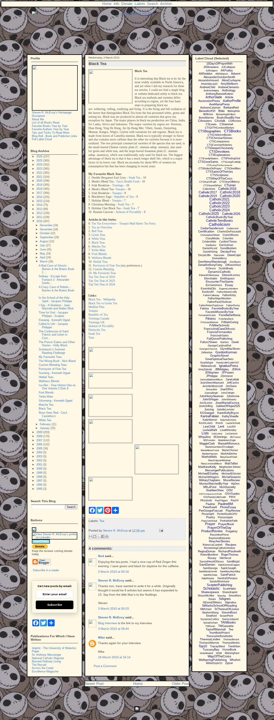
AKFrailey (227, 70)
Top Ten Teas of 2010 (101, 277)
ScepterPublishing (219, 585)
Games (224, 342)
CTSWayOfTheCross (219, 178)
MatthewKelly (207, 466)
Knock (219, 423)
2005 (39, 448)
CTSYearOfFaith (207, 182)
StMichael (205, 609)
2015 (39, 201)
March (44, 261)
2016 (39, 197)
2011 (39, 217)
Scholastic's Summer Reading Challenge (52, 351)
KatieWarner (210, 419)
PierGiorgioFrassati (211, 510)
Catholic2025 (209, 213)
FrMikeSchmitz (219, 325)
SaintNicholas (210, 575)
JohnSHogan (210, 399)
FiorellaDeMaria (229, 315)
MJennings (220, 436)
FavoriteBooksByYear (225, 308)
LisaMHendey (228, 430)
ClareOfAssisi (230, 234)
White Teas (98, 238)
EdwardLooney (231, 275)
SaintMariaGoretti (208, 571)
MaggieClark (207, 443)
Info (116, 4)
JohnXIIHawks (229, 399)
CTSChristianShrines (219, 138)
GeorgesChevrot (208, 349)
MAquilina (204, 436)
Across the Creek (43, 668)
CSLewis (211, 124)
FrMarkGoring (229, 322)
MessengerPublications (219, 470)
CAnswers (205, 120)
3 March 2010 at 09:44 (113, 628)
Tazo (91, 337)
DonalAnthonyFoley (210, 265)
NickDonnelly (227, 487)
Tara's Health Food (127, 181)
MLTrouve (235, 437)
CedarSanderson (212, 228)
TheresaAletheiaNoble (219, 636)
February (46, 424)
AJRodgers (212, 70)
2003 (39, 456)
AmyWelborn (229, 83)
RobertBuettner (209, 554)
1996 (39, 484)
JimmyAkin (211, 389)
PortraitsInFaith (229, 520)
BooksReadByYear (228, 117)
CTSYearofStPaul (212, 185)
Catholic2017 (208, 192)
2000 (39, 468)
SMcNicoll (225, 558)
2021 (39, 176)
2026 (39, 156)
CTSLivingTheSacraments (219, 165)
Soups (212, 599)
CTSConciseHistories (219, 144)
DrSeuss (211, 268)
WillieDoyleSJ (214, 663)
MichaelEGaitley (208, 473)
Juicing (209, 409)
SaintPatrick (228, 574)
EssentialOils (208, 288)
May (43, 253)
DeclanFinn (228, 251)
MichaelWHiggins (208, 477)
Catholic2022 (219, 203)
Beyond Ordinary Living (46, 661)
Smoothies (235, 595)
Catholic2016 (227, 188)
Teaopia (120, 189)
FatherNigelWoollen (219, 298)
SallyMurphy (207, 578)
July (43, 245)
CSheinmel (226, 124)
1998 (39, 476)
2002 (39, 460)
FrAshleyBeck (226, 319)
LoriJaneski (231, 433)
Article (229, 97)
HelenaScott (208, 366)
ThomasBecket (231, 639)
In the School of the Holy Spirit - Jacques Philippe (55, 299)
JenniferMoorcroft (212, 386)
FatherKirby (229, 295)
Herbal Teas (100, 261)
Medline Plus (96, 307)
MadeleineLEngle (227, 440)
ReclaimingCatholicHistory (219, 548)
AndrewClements (228, 87)
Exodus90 (208, 291)
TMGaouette (226, 626)
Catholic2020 (230, 196)
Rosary (212, 558)
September (47, 237)
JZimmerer (226, 376)
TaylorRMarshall (216, 629)
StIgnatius (230, 602)
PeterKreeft (210, 507)
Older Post (180, 684)
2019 (39, 184)
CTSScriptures (219, 175)
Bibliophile (234, 111)
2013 (39, 209)
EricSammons (214, 285)
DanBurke (211, 245)
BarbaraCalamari (210, 107)
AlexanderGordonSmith (219, 77)
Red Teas (97, 231)
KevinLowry (206, 423)
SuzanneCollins (209, 619)
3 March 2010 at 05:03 (113, 608)
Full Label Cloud (42, 139)
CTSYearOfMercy (229, 181)
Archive (166, 4)
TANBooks (228, 622)
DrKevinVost (233, 265)
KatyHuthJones (228, 420)
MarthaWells (209, 456)
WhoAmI (235, 659)
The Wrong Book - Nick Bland (57, 361)
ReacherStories (219, 541)
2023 (39, 168)
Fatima (204, 308)
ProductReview (212, 531)
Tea (101, 521)
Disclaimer (38, 115)
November (46, 229)
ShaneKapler (230, 592)
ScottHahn (229, 588)
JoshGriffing (206, 406)
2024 (39, 164)
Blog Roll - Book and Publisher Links (54, 136)
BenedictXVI (207, 111)
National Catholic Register (48, 658)
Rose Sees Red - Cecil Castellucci (53, 414)
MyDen (235, 483)
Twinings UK (96, 322)
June (43, 249)
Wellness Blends (101, 257)
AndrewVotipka (211, 90)
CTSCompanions (219, 141)
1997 (39, 480)
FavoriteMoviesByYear (220, 311)
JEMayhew (212, 372)
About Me (38, 119)
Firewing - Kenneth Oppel (54, 320)
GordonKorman (226, 352)
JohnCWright (227, 393)
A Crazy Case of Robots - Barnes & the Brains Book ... (56, 290)
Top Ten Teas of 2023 (101, 280)
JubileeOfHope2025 (228, 406)
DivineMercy (219, 258)
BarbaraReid (231, 107)
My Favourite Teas (104, 273)
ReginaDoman (206, 551)
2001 (39, 464)
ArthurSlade (214, 97)
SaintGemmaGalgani (229, 564)
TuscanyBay (211, 649)
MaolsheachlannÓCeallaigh (219, 447)
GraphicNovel (219, 355)
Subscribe (54, 604)
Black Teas (98, 242)
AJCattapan (228, 67)
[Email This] (90, 536)
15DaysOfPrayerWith (219, 63)
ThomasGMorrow (209, 642)
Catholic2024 (219, 210)
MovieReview (231, 480)
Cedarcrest (232, 228)
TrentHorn (234, 646)
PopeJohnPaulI (209, 521)
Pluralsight (208, 513)
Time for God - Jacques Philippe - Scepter (53, 314)
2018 (39, 188)
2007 (39, 440)
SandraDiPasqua (227, 578)
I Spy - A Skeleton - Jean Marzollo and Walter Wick (56, 307)
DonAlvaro (235, 262)
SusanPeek (226, 615)
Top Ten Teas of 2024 (101, 284)
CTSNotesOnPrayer (210, 168)
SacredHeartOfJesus (212, 561)
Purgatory (232, 531)
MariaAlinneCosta (210, 450)
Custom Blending (103, 269)
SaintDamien (207, 564)
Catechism (209, 188)
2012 (39, 213)
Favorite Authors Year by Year (50, 129)
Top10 (203, 646)
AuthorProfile (232, 100)
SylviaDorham (210, 622)
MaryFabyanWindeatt (219, 460)
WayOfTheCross (219, 656)
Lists (205, 433)
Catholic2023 (219, 206)
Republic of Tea (124, 196)
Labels (140, 4)
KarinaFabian (210, 416)
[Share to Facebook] (103, 536)
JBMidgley (222, 369)
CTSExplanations (219, 155)
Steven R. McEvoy (111, 580)
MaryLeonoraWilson (211, 463)
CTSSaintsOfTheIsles (219, 171)
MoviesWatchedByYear (213, 483)
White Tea (45, 420)
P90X (232, 497)
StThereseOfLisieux (226, 609)
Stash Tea (134, 177)
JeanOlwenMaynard (212, 382)
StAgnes (225, 599)
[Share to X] (99, 536)
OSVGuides (232, 493)
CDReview (234, 120)
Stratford (211, 615)
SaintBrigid (233, 561)
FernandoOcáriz (207, 315)
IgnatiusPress (228, 366)
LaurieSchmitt (233, 423)
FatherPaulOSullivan (219, 301)
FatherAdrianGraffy (227, 292)
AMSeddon (205, 73)
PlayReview (233, 510)
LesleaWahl (210, 430)
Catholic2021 (219, 199)
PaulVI (234, 500)
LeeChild (209, 426)
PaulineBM (225, 504)
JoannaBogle (211, 393)
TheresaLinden (210, 639)
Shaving (221, 595)
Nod (101, 556)
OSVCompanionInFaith (210, 494)
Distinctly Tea (96, 329)
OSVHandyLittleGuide (214, 497)
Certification (206, 231)
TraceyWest (217, 646)
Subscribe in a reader (46, 570)
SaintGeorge (210, 568)
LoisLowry (217, 433)
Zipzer (229, 663)
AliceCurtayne (231, 80)
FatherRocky (233, 305)
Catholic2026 (231, 213)
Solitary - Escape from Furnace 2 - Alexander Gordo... (54, 280)
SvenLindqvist (230, 619)
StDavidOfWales (212, 602)
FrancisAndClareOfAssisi (219, 328)
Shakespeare (210, 592)
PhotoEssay (228, 507)
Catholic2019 (208, 196)
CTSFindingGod (230, 158)
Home (107, 4)
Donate (127, 4)
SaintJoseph (228, 568)
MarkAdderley (229, 453)
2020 (39, 180)
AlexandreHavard (208, 80)
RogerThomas (229, 554)
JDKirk (236, 369)
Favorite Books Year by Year (49, 126)
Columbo (228, 238)
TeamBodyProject (219, 632)
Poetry (210, 517)
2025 (39, 160)
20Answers (211, 67)
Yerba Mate (98, 250)
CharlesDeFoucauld (229, 231)
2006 (39, 444)
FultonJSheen (208, 342)
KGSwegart (207, 412)
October (45, 233)
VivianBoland (206, 653)
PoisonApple (225, 517)
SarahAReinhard (219, 581)
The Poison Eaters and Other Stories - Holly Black (57, 343)
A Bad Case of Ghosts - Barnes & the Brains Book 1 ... (56, 269)
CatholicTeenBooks (219, 220)
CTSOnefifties (233, 168)
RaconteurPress (219, 534)
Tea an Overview (102, 227)
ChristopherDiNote (210, 235)
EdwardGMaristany (209, 275)
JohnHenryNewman (211, 396)
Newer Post (94, 684)
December (46, 225)
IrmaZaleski (205, 369)
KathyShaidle (230, 416)
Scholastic (211, 588)
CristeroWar (209, 241)
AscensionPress (209, 100)
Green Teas (98, 234)
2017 (39, 192)
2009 (39, 432)
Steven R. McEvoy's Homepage (51, 112)
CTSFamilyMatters (208, 158)
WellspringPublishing (213, 659)
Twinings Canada (98, 318)
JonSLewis (206, 402)
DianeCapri (234, 255)
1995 (39, 488)
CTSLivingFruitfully (231, 162)
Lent (221, 426)
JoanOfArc (226, 389)
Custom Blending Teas (53, 364)
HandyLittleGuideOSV (227, 362)
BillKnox (208, 114)
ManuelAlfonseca (228, 443)
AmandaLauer (209, 83)
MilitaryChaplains (209, 480)
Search (152, 4)
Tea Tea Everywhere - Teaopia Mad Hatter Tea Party (124, 223)
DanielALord (210, 248)
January (45, 428)
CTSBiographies (209, 131)
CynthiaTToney (228, 241)
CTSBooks (232, 131)
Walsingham (232, 653)
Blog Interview (107, 623)
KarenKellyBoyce (228, 412)
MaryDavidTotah (228, 457)
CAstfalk (220, 120)
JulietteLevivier (225, 409)
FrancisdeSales (219, 335)
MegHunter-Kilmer (230, 466)
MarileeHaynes (210, 453)
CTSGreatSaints (208, 161)
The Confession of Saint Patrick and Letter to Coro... (54, 335)
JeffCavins (233, 382)
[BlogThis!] (94, 536)
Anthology (228, 90)
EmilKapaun (227, 278)
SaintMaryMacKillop (230, 571)
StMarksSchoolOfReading (219, 605)
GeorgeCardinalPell (219, 345)
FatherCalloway (211, 295)
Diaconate (219, 255)
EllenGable (210, 278)
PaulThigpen (221, 500)
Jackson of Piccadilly (128, 212)
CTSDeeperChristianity (219, 148)
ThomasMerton (231, 642)
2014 (39, 204)
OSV (229, 490)
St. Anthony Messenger (46, 654)
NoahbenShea (214, 490)
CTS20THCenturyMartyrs (219, 127)
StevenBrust (229, 612)
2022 (39, 172)
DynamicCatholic (219, 271)
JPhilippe (211, 376)
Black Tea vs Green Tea (102, 303)
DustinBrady (226, 268)
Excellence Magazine (45, 671)
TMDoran (210, 626)
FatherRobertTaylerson (211, 305)
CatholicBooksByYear (219, 217)
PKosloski (206, 500)
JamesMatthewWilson (211, 379)
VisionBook (229, 649)
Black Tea (45, 408)
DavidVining (210, 251)
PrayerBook (226, 524)
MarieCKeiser (230, 450)
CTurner (230, 185)
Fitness (211, 318)
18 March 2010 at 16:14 (114, 657)
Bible (221, 111)
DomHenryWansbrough (212, 261)
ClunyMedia (213, 238)
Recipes (230, 544)
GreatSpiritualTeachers (219, 359)
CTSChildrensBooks (219, 134)
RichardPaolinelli (229, 551)
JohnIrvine (232, 396)
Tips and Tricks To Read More (50, 132)
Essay (229, 285)
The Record (39, 664)
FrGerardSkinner (209, 322)
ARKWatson (221, 73)
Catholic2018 (230, 192)
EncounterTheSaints (219, 281)
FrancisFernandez (219, 332)
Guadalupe (206, 362)
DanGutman (226, 245)
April (43, 257)
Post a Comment (105, 666)
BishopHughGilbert (225, 114)
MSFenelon (209, 440)
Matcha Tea (99, 246)
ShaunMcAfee (206, 595)
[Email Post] (160, 530)
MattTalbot (231, 463)
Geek (235, 342)
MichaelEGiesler (231, 473)
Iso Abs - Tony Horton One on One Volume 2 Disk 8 (57, 387)
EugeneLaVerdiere (228, 288)
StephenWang (210, 612)
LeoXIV (231, 426)
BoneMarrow (206, 117)
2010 (39, 221)
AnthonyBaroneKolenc (219, 93)
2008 (39, 436)
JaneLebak (232, 379)
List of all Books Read (45, 122)
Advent (235, 73)
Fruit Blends (99, 254)
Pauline (210, 504)
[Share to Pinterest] (107, 536)
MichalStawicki (231, 477)
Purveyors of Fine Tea (106, 265)
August (44, 241)
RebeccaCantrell (212, 544)
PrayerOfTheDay (219, 527)
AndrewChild (207, 87)
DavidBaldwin (228, 248)
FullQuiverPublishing (219, 338)
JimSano (231, 386)
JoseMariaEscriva (227, 402)
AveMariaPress (219, 104)
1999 (39, 472)
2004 (39, 452)
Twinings (117, 185)
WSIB (219, 653)
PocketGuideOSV (227, 513)
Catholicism (219, 224)
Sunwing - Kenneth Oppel (54, 373)
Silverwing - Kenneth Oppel (55, 400)
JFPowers (228, 372)
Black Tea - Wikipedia (101, 299)
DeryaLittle (204, 255)
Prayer (210, 524)
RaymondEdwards (219, 538)
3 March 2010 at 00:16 (113, 571)
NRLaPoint (209, 487)
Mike (101, 637)
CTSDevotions (219, 151)
